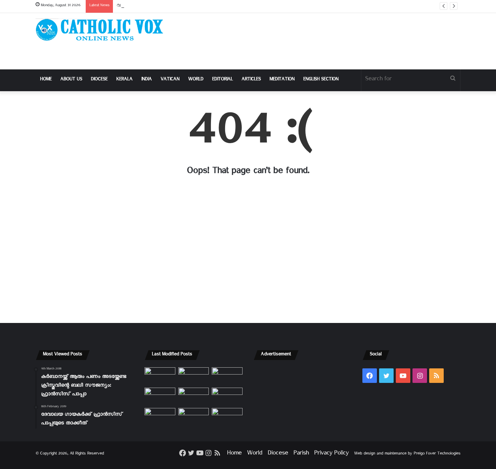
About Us (71, 80)
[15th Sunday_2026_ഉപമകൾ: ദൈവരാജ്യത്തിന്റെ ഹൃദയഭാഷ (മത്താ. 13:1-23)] (193, 396)
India (146, 80)
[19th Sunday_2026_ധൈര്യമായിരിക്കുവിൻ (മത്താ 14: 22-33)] (227, 376)
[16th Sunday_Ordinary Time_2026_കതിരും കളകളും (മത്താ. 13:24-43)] (160, 396)
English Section (320, 80)
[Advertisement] (320, 41)
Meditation (281, 80)
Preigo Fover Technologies (437, 454)
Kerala (124, 80)
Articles (251, 80)
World (195, 80)
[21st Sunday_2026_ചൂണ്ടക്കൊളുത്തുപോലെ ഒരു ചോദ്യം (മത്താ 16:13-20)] (160, 376)
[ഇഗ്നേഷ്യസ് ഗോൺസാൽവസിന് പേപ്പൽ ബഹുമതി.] (193, 376)
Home (46, 80)
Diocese (99, 80)
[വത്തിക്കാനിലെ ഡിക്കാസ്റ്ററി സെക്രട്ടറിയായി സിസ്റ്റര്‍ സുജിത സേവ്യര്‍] (193, 416)
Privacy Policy (331, 454)
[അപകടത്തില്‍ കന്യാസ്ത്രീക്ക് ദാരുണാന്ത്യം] (227, 416)
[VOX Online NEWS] (103, 30)
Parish (301, 454)
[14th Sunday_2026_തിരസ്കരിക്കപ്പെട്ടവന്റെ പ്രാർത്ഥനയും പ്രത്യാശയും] (160, 416)
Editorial (222, 80)
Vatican (169, 80)
